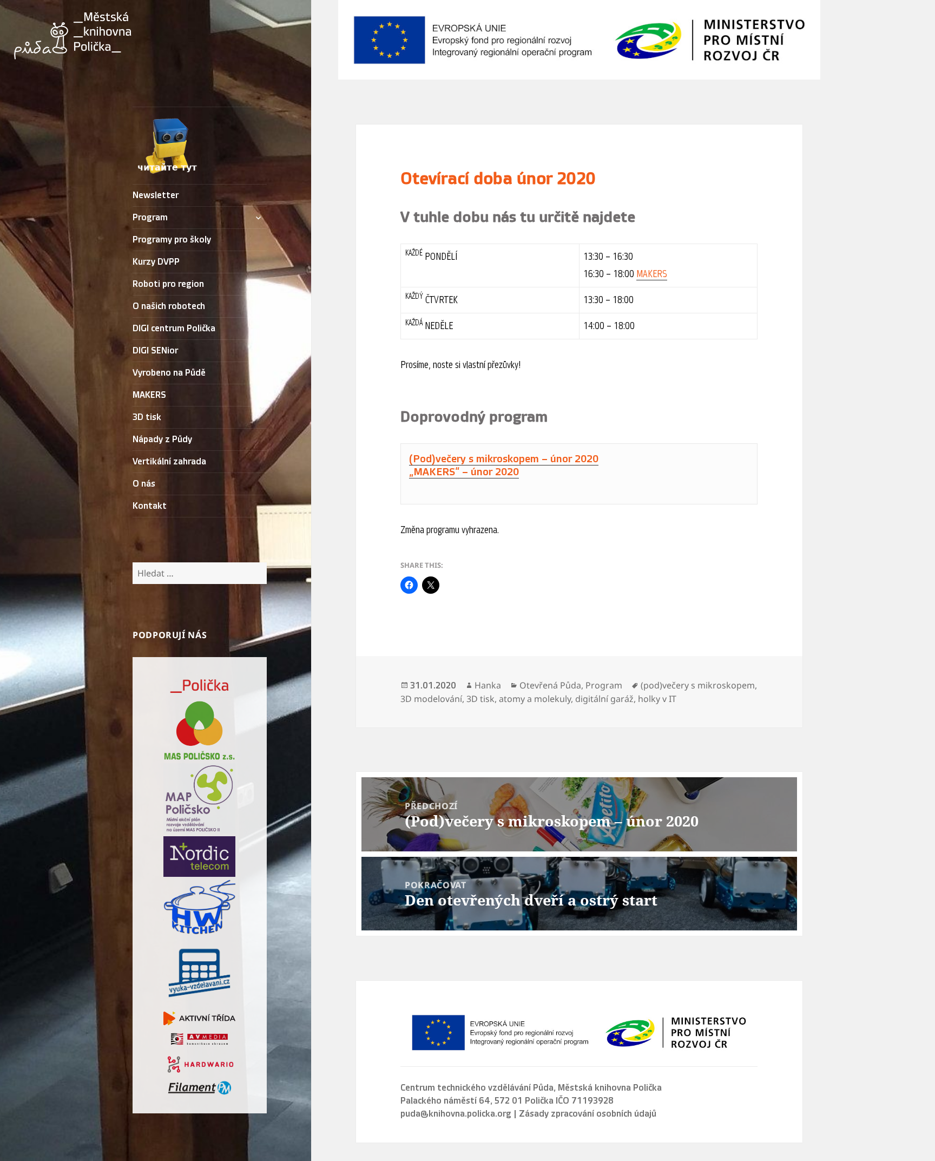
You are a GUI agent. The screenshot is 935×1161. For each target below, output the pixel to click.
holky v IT (657, 699)
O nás (144, 484)
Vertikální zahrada (169, 462)
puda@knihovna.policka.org (455, 1114)
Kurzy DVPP (156, 262)
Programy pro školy (172, 240)
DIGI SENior (155, 351)
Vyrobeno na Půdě (169, 373)
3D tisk (147, 417)
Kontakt (150, 506)
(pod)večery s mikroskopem (698, 685)
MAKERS (149, 395)
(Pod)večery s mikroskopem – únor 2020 (503, 459)
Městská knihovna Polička (610, 1088)
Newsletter (156, 195)
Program (150, 217)
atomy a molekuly (535, 699)
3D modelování (431, 699)
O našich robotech (169, 306)
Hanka (488, 685)
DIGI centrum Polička (174, 328)
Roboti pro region (168, 284)
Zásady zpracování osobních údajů (587, 1114)
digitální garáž (604, 699)
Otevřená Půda (550, 685)
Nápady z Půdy (162, 439)
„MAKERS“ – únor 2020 (464, 472)
